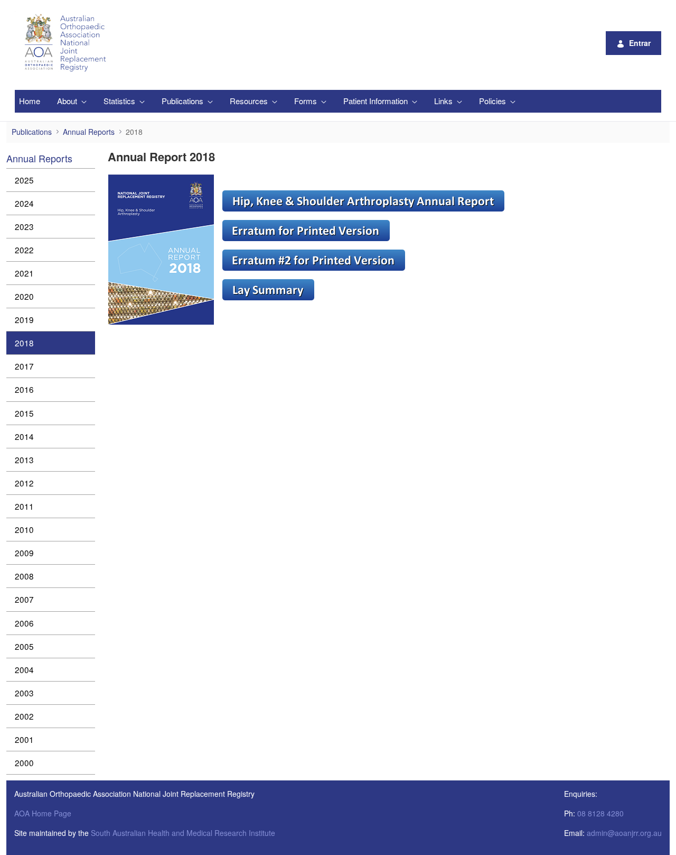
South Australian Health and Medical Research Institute (183, 833)
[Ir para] (67, 42)
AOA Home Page (42, 813)
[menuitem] (29, 101)
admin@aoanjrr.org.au (624, 833)
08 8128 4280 (600, 813)
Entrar (640, 43)
